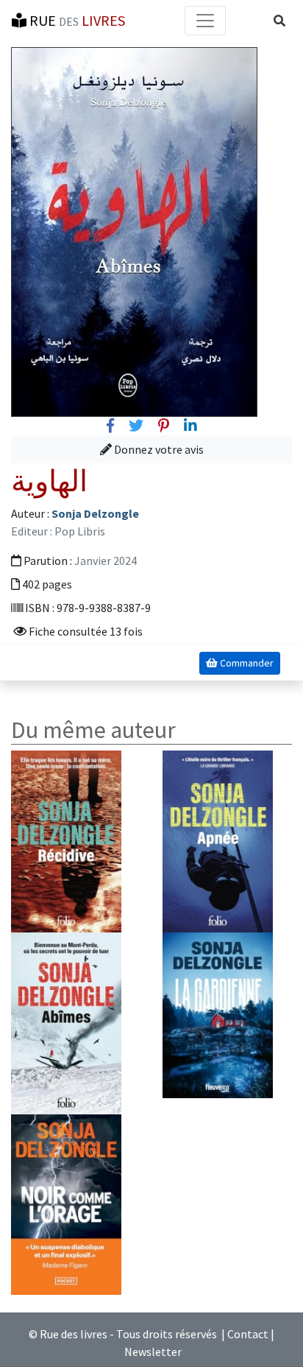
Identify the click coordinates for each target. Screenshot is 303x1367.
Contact (247, 1333)
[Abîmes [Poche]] (66, 1021)
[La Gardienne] (218, 1013)
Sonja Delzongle (95, 513)
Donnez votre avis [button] (158, 449)
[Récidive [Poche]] (66, 840)
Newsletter (153, 1351)
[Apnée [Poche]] (218, 840)
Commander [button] (246, 663)
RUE (75, 20)
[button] (279, 20)
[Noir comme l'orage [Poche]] (66, 1202)
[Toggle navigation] (205, 20)
